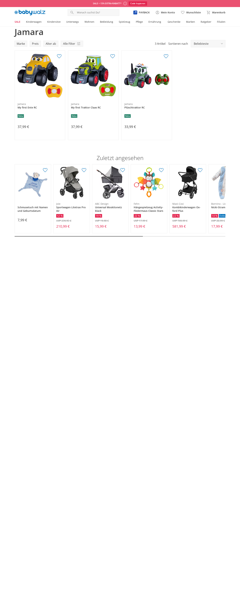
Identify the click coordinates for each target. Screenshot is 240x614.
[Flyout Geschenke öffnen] (181, 22)
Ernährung (154, 21)
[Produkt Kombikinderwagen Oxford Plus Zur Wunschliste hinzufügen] (200, 170)
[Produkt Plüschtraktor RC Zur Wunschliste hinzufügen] (166, 56)
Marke (21, 44)
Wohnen (89, 21)
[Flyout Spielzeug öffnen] (131, 22)
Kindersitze (54, 21)
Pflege (139, 21)
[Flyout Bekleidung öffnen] (114, 22)
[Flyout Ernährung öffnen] (162, 22)
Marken (190, 21)
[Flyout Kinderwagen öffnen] (43, 22)
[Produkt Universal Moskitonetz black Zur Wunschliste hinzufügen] (122, 170)
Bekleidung (106, 21)
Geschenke (174, 21)
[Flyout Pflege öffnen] (144, 22)
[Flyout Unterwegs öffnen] (80, 22)
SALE (17, 21)
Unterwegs (72, 21)
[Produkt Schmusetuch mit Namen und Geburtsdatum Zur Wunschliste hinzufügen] (45, 170)
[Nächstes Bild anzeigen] (61, 75)
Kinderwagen (34, 21)
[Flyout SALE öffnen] (21, 22)
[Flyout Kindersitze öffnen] (62, 22)
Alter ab (51, 44)
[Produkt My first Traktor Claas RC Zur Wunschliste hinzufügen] (112, 56)
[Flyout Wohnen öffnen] (95, 22)
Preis (35, 44)
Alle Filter (69, 44)
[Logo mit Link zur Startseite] (30, 12)
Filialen (221, 21)
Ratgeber (206, 21)
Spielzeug (124, 21)
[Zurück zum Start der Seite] (236, 588)
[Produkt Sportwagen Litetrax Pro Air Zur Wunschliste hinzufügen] (84, 170)
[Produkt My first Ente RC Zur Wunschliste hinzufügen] (59, 56)
